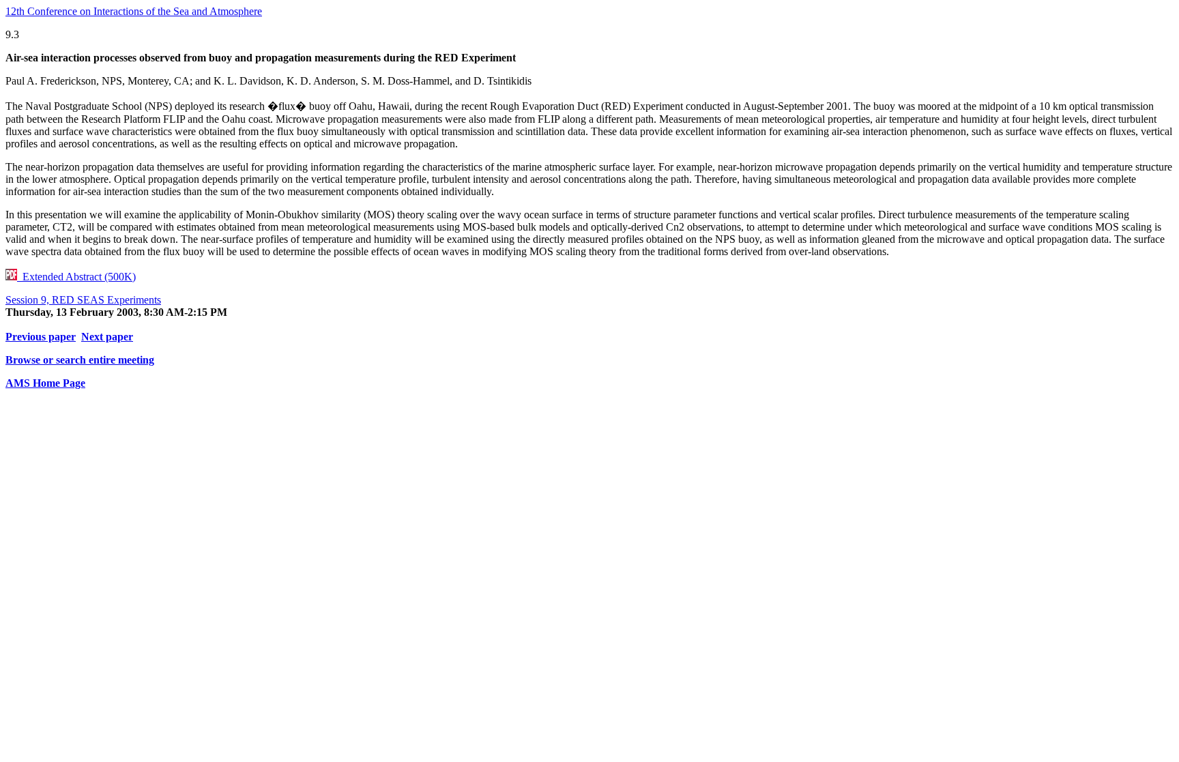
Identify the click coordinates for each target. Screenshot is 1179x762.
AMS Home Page (45, 383)
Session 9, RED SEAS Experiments (83, 300)
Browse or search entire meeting (79, 360)
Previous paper (40, 336)
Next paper (107, 336)
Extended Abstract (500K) (76, 276)
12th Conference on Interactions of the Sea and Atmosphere (133, 11)
